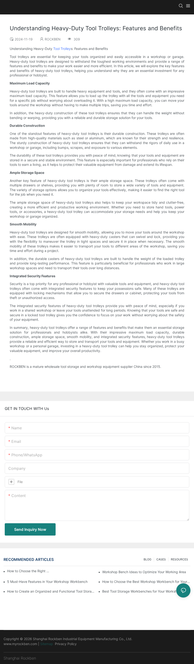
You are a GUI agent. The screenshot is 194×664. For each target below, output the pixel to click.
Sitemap (46, 644)
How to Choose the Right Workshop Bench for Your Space (28, 571)
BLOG (147, 559)
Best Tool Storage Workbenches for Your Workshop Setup (146, 591)
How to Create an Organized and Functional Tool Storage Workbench (51, 591)
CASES (161, 559)
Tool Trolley (62, 49)
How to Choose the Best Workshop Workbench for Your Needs (146, 582)
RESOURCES (179, 559)
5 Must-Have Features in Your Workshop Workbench (47, 582)
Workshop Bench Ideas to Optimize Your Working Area (144, 572)
